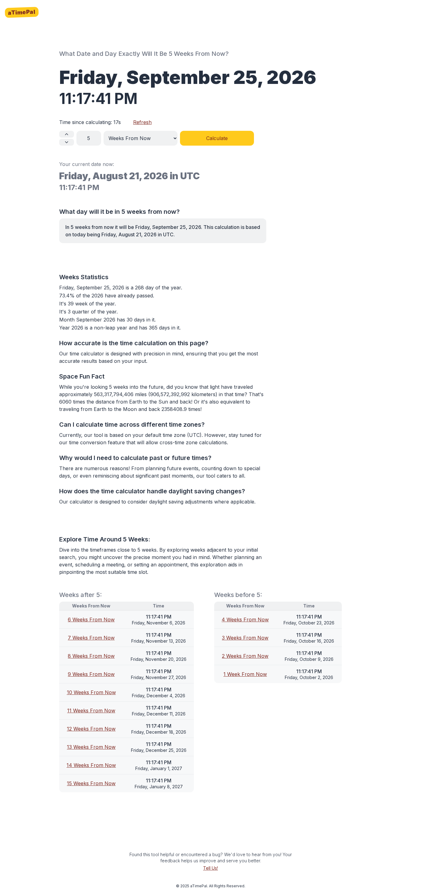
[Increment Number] (66, 134)
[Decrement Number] (66, 142)
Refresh (142, 122)
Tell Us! (210, 868)
